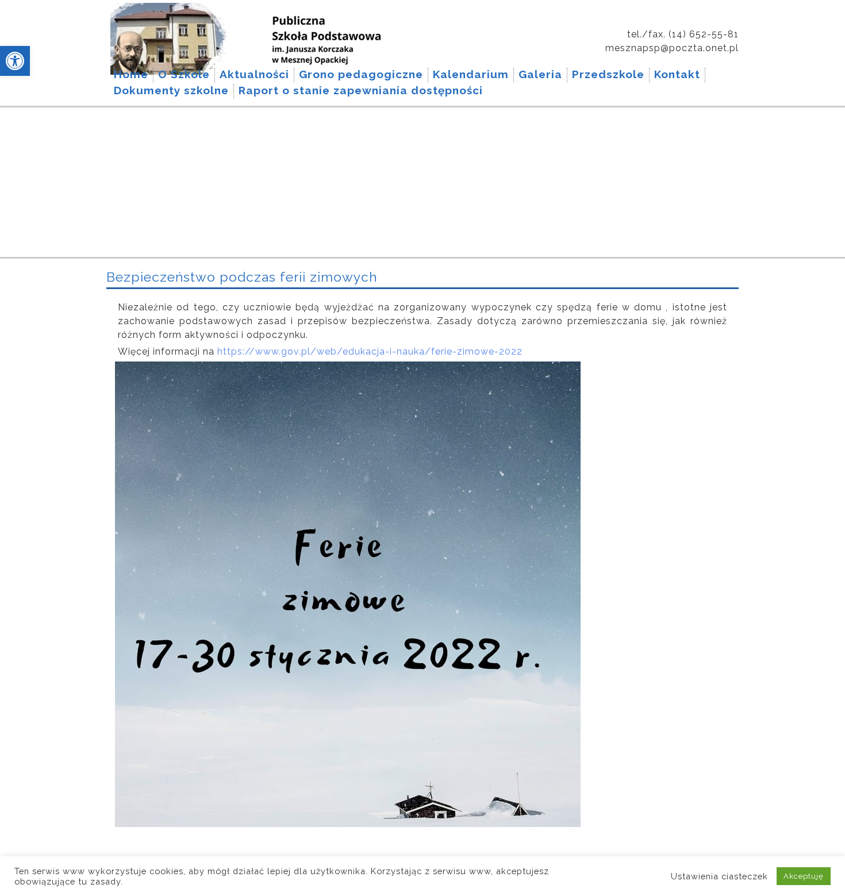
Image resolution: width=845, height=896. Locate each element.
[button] (15, 61)
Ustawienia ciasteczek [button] (719, 876)
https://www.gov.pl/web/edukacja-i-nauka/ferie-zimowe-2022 (368, 351)
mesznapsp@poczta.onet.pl (672, 48)
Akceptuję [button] (803, 876)
